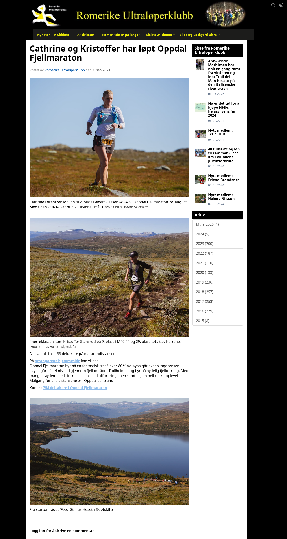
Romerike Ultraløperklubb (65, 70)
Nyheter (43, 34)
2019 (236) (204, 282)
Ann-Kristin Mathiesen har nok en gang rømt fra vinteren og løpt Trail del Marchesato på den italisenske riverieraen (224, 74)
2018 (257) (204, 291)
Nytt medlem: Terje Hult (220, 132)
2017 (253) (204, 301)
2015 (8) (202, 320)
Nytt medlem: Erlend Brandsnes (223, 177)
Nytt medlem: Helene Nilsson (221, 196)
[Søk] (273, 5)
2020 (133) (204, 272)
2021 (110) (204, 262)
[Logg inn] (281, 5)
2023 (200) (204, 243)
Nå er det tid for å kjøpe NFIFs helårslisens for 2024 (223, 109)
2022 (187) (204, 253)
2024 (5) (202, 234)
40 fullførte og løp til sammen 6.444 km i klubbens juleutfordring (224, 155)
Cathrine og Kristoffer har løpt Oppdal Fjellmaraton (108, 53)
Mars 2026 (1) (207, 224)
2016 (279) (204, 311)
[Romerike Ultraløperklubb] (136, 14)
